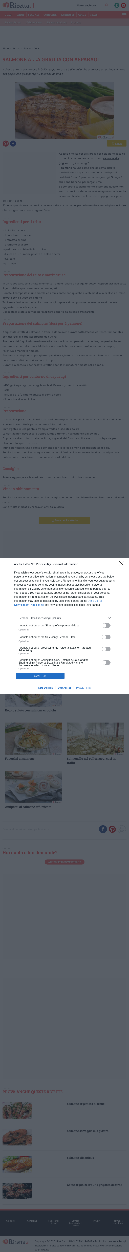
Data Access (64, 687)
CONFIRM (40, 676)
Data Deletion (45, 687)
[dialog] (64, 626)
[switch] (106, 625)
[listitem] (64, 618)
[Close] (122, 564)
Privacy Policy (83, 687)
